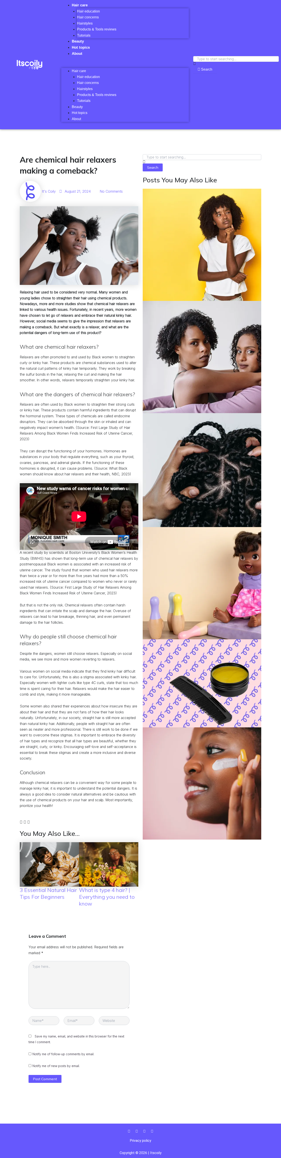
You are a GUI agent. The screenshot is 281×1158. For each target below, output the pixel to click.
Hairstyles (85, 23)
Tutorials (83, 35)
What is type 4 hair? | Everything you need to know (107, 897)
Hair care (80, 5)
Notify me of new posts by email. (56, 1066)
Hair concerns (88, 17)
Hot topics (81, 47)
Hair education (88, 11)
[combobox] (236, 59)
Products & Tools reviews (96, 29)
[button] (125, 65)
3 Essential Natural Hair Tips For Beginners (48, 893)
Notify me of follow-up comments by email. (63, 1054)
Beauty (78, 41)
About (77, 54)
